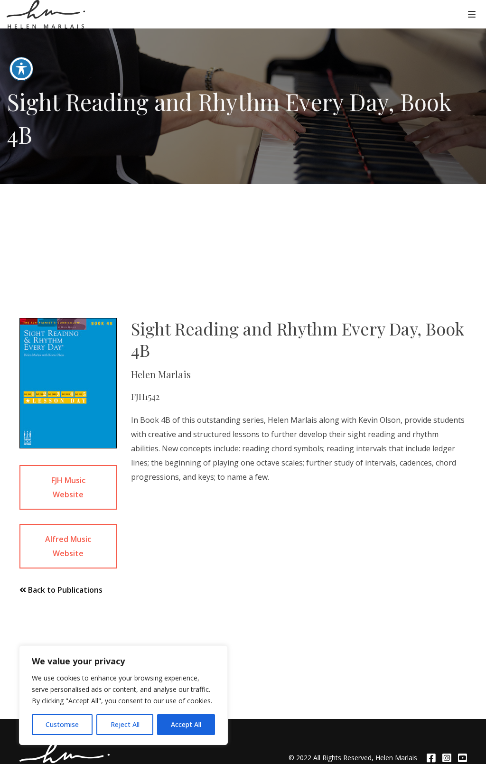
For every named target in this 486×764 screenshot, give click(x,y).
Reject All (125, 724)
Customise (62, 724)
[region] (123, 695)
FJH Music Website (68, 487)
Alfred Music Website (68, 546)
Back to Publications (64, 590)
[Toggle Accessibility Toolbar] (21, 68)
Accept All (186, 724)
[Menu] (471, 14)
